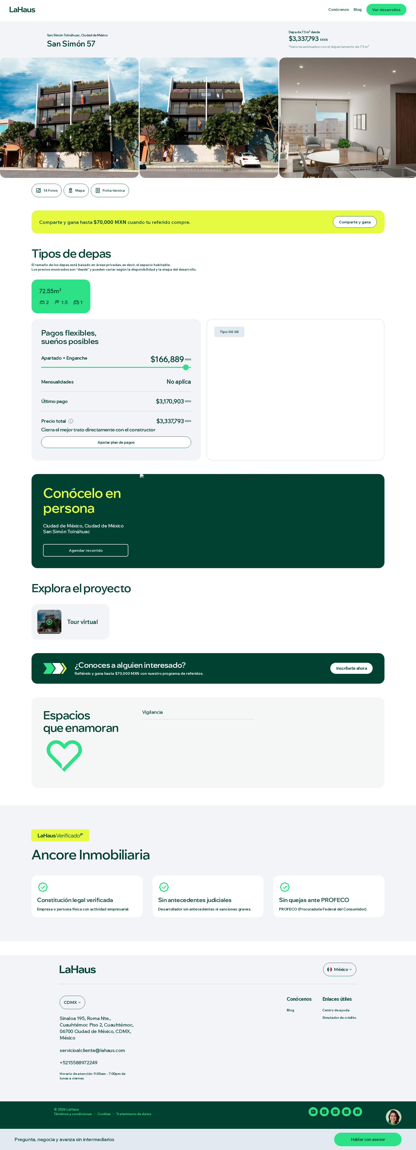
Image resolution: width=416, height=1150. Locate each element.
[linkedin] (346, 1111)
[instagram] (335, 1111)
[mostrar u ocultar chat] (394, 1117)
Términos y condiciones (73, 1114)
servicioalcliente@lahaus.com (92, 1050)
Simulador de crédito (339, 1017)
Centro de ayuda (336, 1010)
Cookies (104, 1114)
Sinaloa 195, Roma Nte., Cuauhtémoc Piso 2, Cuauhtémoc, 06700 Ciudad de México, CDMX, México (97, 1028)
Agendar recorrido (86, 550)
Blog (290, 1010)
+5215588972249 (78, 1062)
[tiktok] (324, 1111)
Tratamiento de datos (133, 1114)
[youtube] (313, 1111)
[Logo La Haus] (22, 10)
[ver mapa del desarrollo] (262, 521)
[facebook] (357, 1111)
